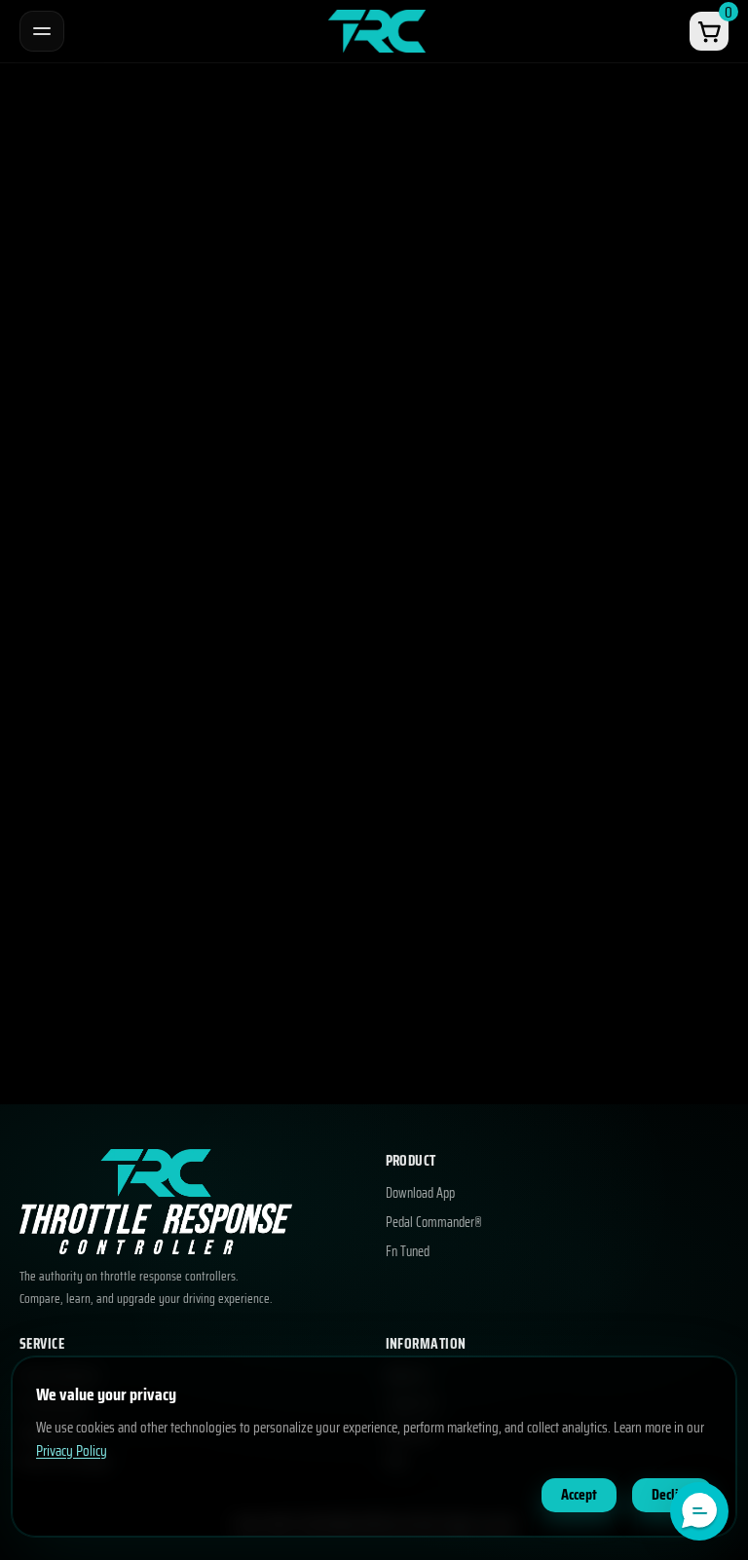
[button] (699, 1511)
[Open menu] (41, 31)
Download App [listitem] (420, 1194)
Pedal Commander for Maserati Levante (146, 979)
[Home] (377, 31)
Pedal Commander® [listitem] (434, 1223)
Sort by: (294, 272)
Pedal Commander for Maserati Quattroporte (163, 620)
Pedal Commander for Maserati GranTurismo (162, 440)
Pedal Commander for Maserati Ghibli (138, 799)
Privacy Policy (71, 1451)
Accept (579, 1494)
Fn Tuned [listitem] (408, 1252)
